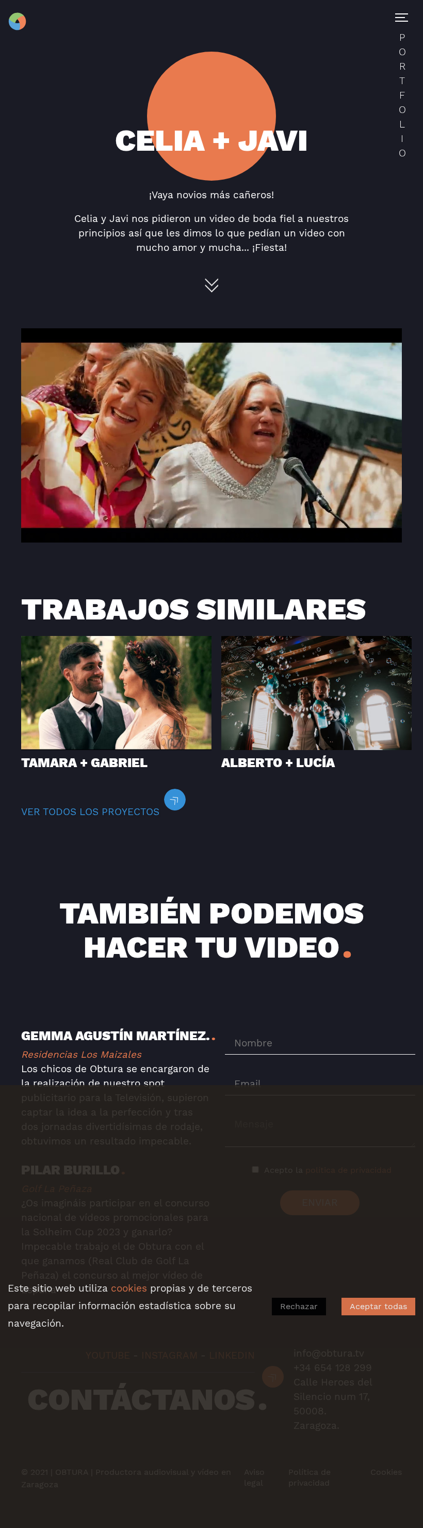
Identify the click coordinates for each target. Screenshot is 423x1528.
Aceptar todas (378, 1306)
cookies (129, 1288)
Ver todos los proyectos (90, 812)
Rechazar (299, 1306)
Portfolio (402, 95)
